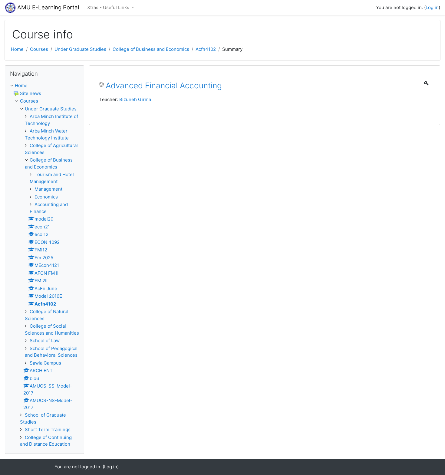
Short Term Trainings (48, 429)
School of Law (45, 340)
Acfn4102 (206, 49)
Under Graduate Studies (80, 49)
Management (48, 189)
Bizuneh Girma (135, 99)
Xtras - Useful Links (108, 7)
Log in (432, 7)
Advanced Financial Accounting (164, 85)
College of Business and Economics (151, 49)
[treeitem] (44, 85)
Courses (39, 49)
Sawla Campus (45, 363)
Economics (46, 197)
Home (17, 49)
